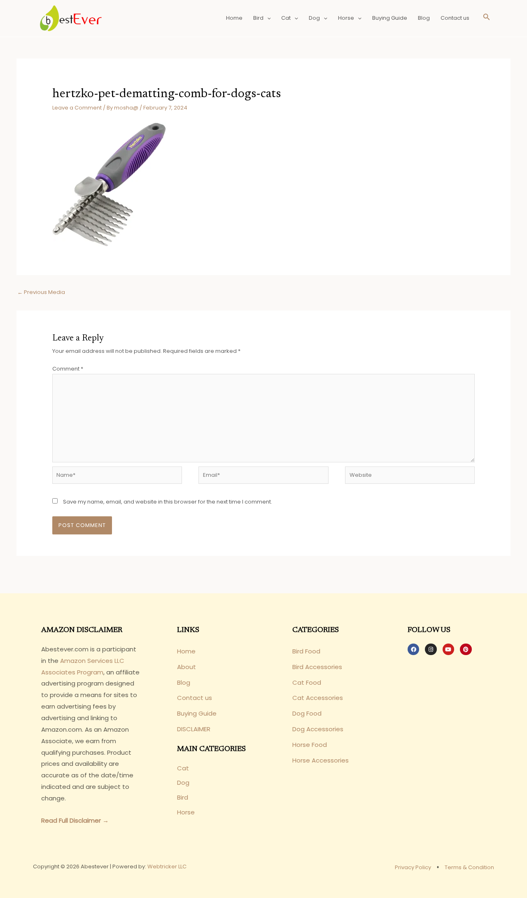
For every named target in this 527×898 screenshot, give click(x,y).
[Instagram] (430, 649)
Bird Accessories (317, 666)
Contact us (455, 18)
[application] (267, 18)
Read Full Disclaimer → (75, 820)
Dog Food (307, 713)
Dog (314, 18)
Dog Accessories (317, 729)
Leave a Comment (77, 108)
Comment (67, 369)
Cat (286, 18)
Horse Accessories (320, 760)
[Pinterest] (465, 649)
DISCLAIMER (193, 729)
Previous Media (41, 292)
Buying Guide (389, 18)
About (186, 666)
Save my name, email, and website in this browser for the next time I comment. (167, 502)
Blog (424, 18)
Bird (258, 18)
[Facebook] (413, 649)
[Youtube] (448, 649)
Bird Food (306, 651)
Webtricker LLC (167, 866)
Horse (346, 18)
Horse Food (309, 744)
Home (234, 18)
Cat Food (306, 682)
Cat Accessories (317, 697)
